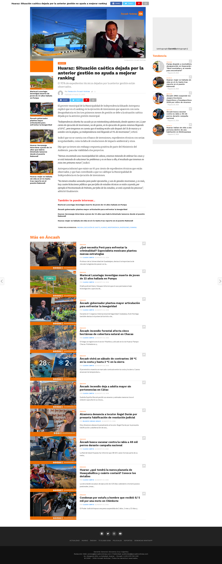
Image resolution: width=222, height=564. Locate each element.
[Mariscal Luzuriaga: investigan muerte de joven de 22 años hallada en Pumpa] (41, 89)
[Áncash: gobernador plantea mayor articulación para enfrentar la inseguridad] (41, 116)
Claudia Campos (88, 257)
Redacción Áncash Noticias (79, 91)
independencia (113, 227)
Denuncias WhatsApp (143, 540)
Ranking (133, 227)
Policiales (117, 540)
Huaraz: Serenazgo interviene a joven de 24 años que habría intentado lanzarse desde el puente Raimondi (41, 150)
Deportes (128, 540)
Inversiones (125, 227)
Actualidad (75, 540)
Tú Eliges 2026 (105, 540)
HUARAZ (104, 227)
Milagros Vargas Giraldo (92, 421)
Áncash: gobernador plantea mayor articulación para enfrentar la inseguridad (41, 121)
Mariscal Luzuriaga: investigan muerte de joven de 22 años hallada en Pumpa (41, 94)
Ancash (80, 227)
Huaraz (85, 540)
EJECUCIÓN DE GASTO (92, 227)
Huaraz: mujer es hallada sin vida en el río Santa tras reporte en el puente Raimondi (41, 180)
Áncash (93, 540)
